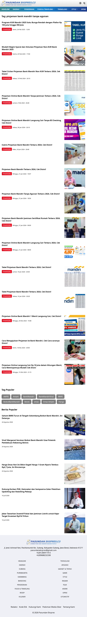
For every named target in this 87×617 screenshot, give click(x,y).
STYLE (74, 9)
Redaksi (14, 607)
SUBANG (22, 569)
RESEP (22, 593)
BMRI (60, 396)
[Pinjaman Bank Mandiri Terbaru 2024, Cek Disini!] (74, 178)
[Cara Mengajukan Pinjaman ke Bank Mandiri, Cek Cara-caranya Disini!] (74, 349)
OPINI (83, 9)
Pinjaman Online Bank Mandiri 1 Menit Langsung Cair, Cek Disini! (31, 316)
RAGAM (65, 581)
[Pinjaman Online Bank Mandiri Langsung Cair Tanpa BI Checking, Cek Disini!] (74, 129)
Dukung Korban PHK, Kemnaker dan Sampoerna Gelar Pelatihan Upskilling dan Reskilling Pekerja (31, 490)
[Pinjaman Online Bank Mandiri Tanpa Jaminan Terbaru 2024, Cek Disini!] (74, 105)
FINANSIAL (7, 29)
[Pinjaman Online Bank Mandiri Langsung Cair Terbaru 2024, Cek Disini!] (74, 252)
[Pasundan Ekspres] (19, 3)
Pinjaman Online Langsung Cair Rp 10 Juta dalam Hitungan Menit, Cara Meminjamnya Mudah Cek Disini (32, 366)
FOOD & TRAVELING (45, 9)
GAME (65, 573)
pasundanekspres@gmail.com (44, 550)
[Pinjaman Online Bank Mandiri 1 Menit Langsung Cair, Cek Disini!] (74, 325)
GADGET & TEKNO (65, 569)
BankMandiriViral (46, 396)
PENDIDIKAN (29, 9)
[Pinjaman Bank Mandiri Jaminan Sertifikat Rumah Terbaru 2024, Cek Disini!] (74, 227)
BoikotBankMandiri (11, 402)
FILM (65, 585)
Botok (27, 402)
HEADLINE (6, 9)
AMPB (5, 396)
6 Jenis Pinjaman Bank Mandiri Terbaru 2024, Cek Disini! (27, 145)
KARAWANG (22, 577)
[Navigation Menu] (84, 3)
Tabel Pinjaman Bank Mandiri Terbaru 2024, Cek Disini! (26, 267)
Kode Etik (23, 607)
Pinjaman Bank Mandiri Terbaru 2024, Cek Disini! (24, 169)
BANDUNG (22, 581)
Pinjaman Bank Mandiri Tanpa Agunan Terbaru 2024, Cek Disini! (31, 194)
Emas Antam (48, 402)
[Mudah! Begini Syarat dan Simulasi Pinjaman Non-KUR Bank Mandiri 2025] (74, 56)
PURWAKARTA (22, 573)
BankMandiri (28, 396)
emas (36, 402)
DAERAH (16, 9)
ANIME (65, 589)
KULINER (22, 597)
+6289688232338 (43, 555)
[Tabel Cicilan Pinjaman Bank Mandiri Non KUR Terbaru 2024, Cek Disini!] (74, 80)
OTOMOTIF (65, 597)
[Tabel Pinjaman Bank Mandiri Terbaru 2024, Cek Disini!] (74, 276)
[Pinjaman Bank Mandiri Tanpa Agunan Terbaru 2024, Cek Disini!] (74, 203)
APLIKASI (65, 565)
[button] (17, 9)
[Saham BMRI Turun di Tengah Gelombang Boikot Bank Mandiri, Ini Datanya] (74, 424)
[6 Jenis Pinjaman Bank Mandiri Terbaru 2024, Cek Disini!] (74, 154)
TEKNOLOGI (62, 9)
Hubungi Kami (35, 607)
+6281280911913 (43, 552)
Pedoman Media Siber (51, 607)
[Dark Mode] (80, 3)
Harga (61, 402)
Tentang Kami (69, 607)
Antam (16, 396)
